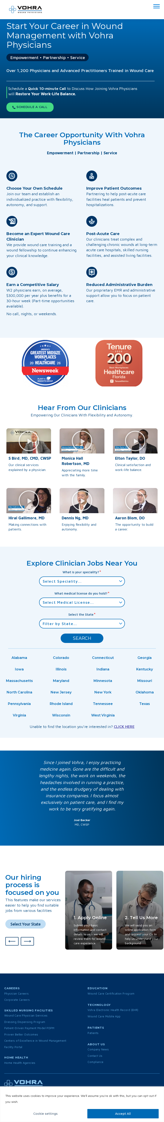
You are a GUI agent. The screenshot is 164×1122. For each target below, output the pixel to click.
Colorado (61, 658)
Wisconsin (61, 715)
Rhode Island (61, 704)
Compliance (95, 1062)
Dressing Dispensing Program (24, 1022)
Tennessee (103, 704)
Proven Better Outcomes (21, 1034)
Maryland (61, 681)
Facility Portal (13, 1047)
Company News (98, 1049)
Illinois (61, 669)
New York (102, 692)
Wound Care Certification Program (111, 993)
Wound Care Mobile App (104, 1016)
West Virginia (103, 715)
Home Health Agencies (19, 1062)
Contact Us (95, 1055)
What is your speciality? (82, 572)
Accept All (123, 1114)
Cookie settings (45, 1114)
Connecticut (103, 658)
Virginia (19, 715)
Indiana (103, 669)
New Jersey (61, 692)
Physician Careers (16, 993)
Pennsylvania (19, 704)
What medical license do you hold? (82, 593)
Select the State (82, 614)
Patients (93, 1033)
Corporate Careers (17, 999)
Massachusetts (19, 681)
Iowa (19, 669)
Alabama (19, 658)
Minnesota (103, 681)
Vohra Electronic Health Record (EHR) (113, 1010)
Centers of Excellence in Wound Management (35, 1040)
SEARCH (82, 638)
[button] (29, 441)
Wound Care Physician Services (25, 1015)
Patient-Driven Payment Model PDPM (29, 1028)
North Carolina (19, 692)
